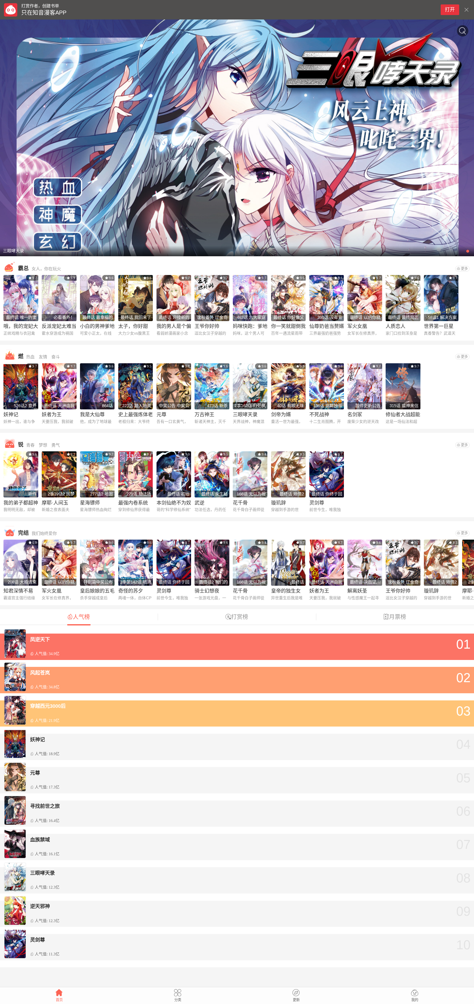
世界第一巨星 (439, 326)
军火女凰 (357, 326)
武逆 (199, 503)
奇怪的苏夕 (130, 591)
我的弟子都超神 (20, 503)
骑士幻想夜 (207, 591)
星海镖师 (90, 503)
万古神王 (204, 414)
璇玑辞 (278, 503)
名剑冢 (354, 414)
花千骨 (240, 503)
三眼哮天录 (245, 414)
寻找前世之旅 (45, 806)
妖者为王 (51, 414)
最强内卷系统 (133, 503)
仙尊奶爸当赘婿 (326, 326)
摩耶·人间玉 (55, 503)
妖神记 (10, 414)
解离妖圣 (357, 591)
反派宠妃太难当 (59, 326)
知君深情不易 (18, 591)
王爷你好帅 (207, 326)
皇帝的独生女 (286, 591)
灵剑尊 (316, 503)
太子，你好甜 (133, 326)
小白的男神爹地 (97, 326)
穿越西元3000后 (48, 706)
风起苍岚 (40, 672)
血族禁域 (40, 839)
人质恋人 (395, 326)
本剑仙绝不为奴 (174, 503)
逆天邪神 (40, 906)
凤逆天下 (40, 639)
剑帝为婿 (281, 414)
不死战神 (319, 414)
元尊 (161, 414)
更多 (464, 269)
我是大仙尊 (92, 414)
